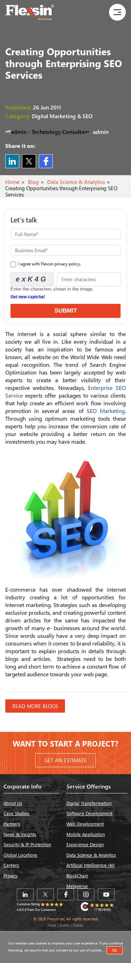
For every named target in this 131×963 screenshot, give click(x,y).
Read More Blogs (35, 705)
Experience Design (85, 844)
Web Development (85, 824)
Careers (11, 865)
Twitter (29, 161)
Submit (65, 310)
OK (114, 950)
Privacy (10, 875)
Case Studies (16, 813)
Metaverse (77, 886)
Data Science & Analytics (76, 182)
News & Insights (19, 834)
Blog (33, 182)
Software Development (89, 813)
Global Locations (20, 855)
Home (12, 182)
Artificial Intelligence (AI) (90, 865)
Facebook (46, 161)
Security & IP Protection (27, 844)
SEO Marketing (106, 410)
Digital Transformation (88, 803)
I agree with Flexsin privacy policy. (49, 263)
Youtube (106, 894)
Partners (11, 824)
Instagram (86, 894)
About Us (12, 803)
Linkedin (12, 161)
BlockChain (77, 875)
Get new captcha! (27, 296)
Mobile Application (85, 834)
